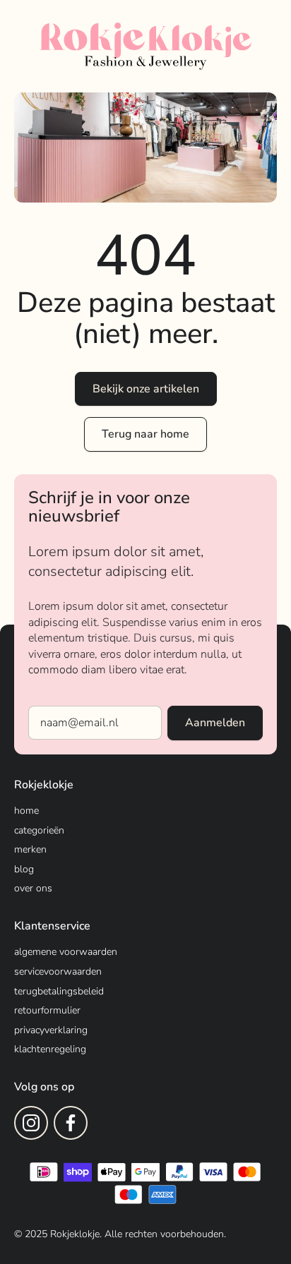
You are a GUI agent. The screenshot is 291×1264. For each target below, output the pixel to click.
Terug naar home (145, 434)
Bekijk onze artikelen (146, 389)
